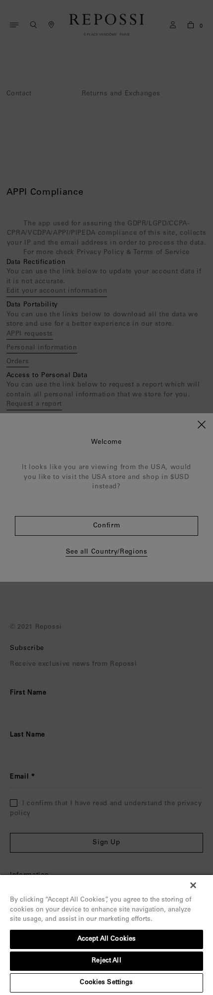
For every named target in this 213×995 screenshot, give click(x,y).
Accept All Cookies (106, 939)
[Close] (193, 885)
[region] (106, 934)
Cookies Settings (106, 983)
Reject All (106, 961)
